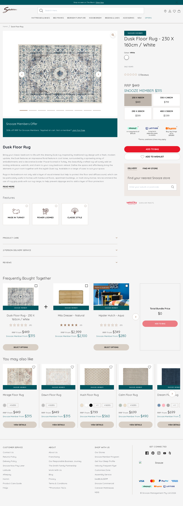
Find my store (150, 168)
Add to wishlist (155, 156)
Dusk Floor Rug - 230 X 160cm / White (20, 317)
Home (5, 26)
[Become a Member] (170, 11)
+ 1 (97, 405)
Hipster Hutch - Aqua (111, 315)
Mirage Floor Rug (13, 395)
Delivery (132, 168)
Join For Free (78, 130)
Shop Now (104, 2)
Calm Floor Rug (128, 395)
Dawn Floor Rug (51, 395)
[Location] (165, 11)
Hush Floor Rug (89, 395)
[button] (60, 74)
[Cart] (179, 11)
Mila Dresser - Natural (71, 315)
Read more (8, 186)
